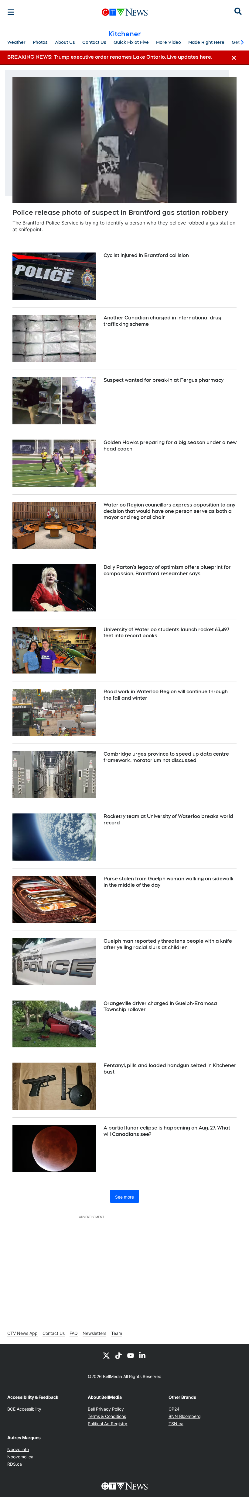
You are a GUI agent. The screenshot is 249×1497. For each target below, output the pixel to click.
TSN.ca (176, 1423)
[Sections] (11, 12)
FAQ (74, 1333)
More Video (168, 42)
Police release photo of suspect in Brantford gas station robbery (120, 212)
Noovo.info (18, 1449)
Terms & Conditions (107, 1416)
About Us (65, 42)
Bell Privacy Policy (106, 1409)
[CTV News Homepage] (125, 12)
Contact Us (94, 42)
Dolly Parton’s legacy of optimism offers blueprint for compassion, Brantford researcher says (167, 570)
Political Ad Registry (107, 1423)
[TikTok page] (118, 1355)
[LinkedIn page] (142, 1355)
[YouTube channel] (130, 1355)
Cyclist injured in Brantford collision (146, 255)
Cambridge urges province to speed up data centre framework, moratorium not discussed (166, 757)
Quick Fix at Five (131, 42)
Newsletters (94, 1333)
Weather (16, 42)
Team (116, 1333)
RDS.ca (14, 1464)
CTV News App (22, 1333)
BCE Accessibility (24, 1409)
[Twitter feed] (106, 1355)
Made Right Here (206, 42)
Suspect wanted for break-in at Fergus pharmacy (163, 380)
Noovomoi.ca (20, 1456)
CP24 (174, 1409)
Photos (40, 42)
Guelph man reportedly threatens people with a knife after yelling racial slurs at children (168, 944)
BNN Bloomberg (185, 1416)
